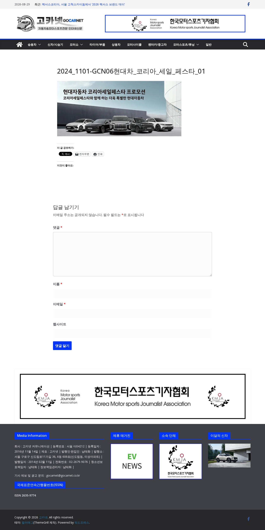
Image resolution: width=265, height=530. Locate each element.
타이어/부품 (97, 44)
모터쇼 (74, 44)
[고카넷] (19, 44)
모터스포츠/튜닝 (184, 44)
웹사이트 (59, 324)
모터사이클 (134, 44)
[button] (38, 44)
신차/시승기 (55, 44)
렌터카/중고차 (157, 44)
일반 (209, 44)
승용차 (32, 44)
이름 (57, 284)
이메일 (59, 304)
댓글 (57, 227)
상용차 (116, 44)
